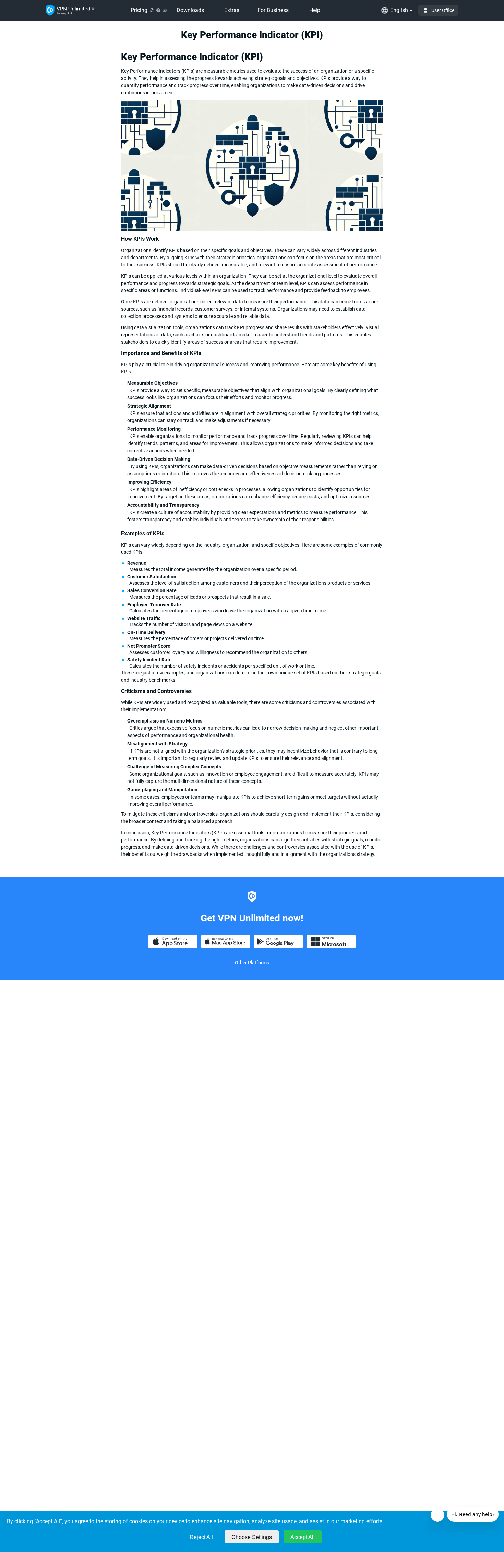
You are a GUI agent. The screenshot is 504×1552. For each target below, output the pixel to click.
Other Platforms (252, 962)
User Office (442, 10)
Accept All (302, 1537)
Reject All (201, 1537)
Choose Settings (251, 1537)
